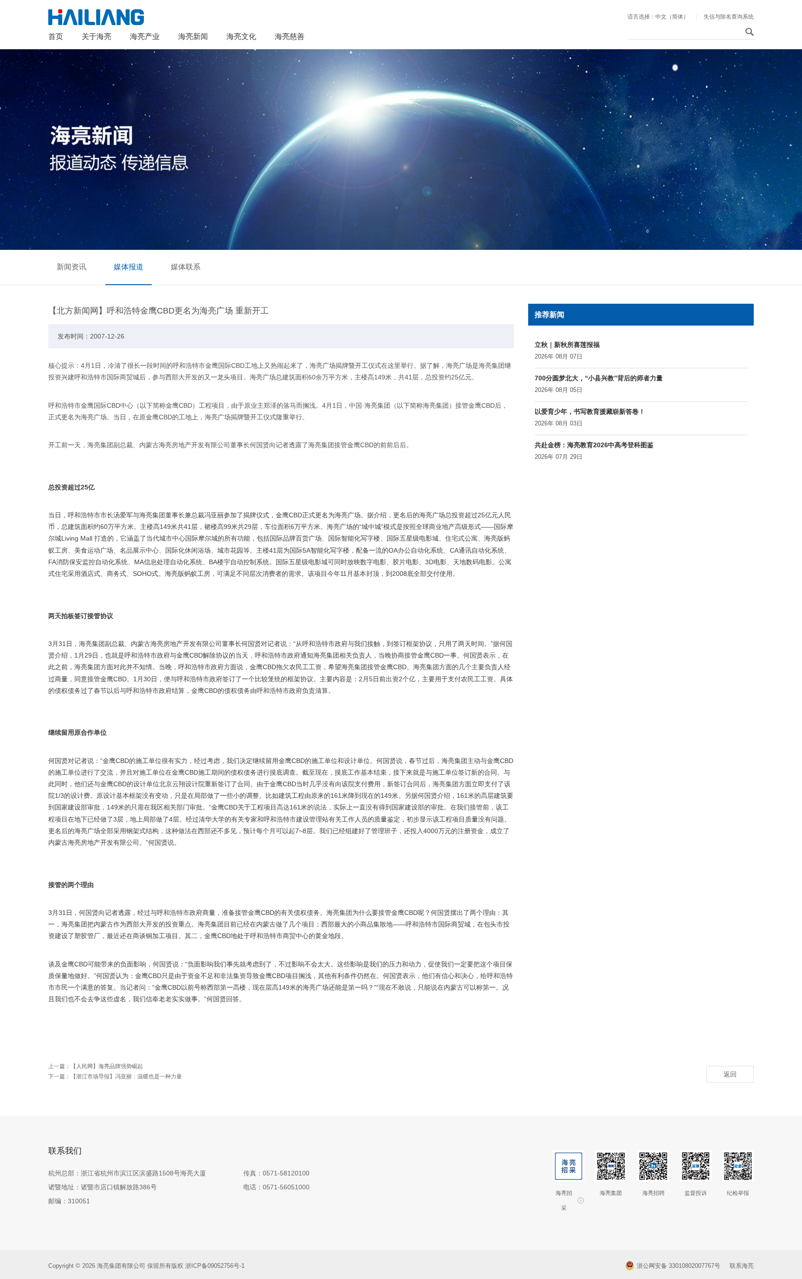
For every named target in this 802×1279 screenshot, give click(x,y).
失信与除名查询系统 (729, 16)
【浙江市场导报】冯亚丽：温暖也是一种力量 (126, 1076)
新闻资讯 (71, 267)
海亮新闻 (193, 36)
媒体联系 (185, 267)
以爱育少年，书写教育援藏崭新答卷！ (590, 411)
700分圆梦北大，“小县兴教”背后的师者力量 (599, 378)
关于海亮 (96, 36)
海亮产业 (145, 36)
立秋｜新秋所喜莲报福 (567, 344)
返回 (730, 1074)
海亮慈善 (289, 36)
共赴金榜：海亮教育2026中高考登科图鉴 (594, 445)
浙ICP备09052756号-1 (215, 1265)
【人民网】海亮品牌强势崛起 (107, 1066)
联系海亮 (742, 1265)
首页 (55, 36)
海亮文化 (241, 36)
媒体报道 (128, 267)
